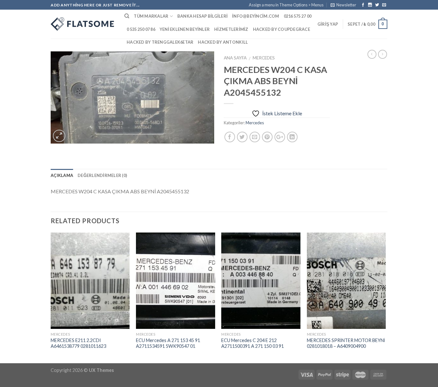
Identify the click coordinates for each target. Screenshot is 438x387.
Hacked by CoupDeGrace (281, 29)
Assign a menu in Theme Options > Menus (286, 4)
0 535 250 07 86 (141, 29)
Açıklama (62, 175)
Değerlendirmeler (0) (102, 175)
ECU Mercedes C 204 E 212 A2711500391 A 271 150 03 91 (252, 343)
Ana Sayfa (235, 57)
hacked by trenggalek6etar (160, 42)
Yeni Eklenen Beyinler (185, 29)
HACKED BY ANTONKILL (223, 42)
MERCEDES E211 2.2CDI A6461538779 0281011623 (78, 343)
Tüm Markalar (151, 16)
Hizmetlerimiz (231, 29)
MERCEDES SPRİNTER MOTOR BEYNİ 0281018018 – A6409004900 (346, 343)
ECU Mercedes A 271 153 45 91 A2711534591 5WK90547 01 (168, 343)
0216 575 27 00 (298, 16)
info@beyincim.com (255, 16)
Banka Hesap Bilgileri (202, 16)
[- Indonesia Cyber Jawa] (83, 24)
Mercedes (264, 57)
